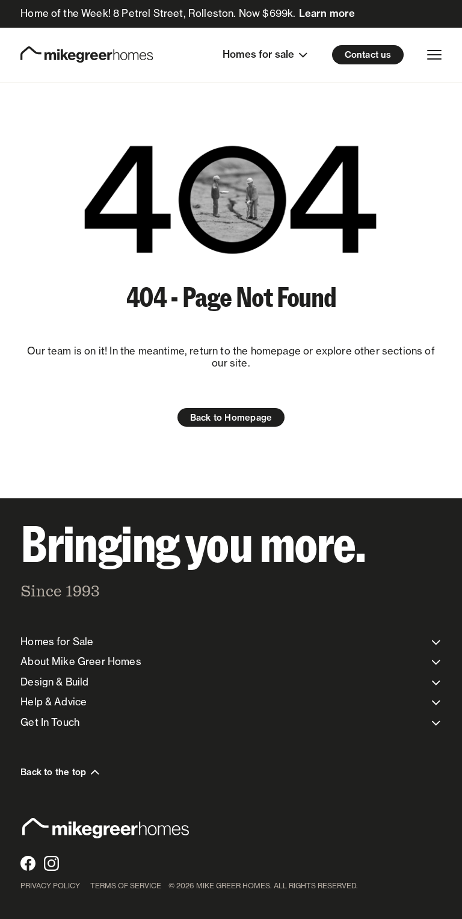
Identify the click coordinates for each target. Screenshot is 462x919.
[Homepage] (86, 54)
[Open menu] (434, 55)
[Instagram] (51, 863)
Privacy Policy (50, 885)
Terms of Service (125, 885)
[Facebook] (27, 863)
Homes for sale (258, 54)
